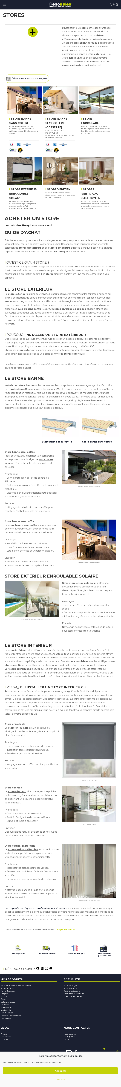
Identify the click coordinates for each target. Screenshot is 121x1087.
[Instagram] (46, 968)
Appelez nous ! (66, 929)
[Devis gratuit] (17, 947)
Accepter (60, 1070)
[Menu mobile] (4, 5)
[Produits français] (74, 947)
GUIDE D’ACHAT (23, 232)
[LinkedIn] (42, 968)
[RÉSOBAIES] (60, 4)
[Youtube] (51, 968)
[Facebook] (37, 968)
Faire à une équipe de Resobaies (36, 908)
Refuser (60, 1079)
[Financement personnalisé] (103, 947)
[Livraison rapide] (46, 947)
